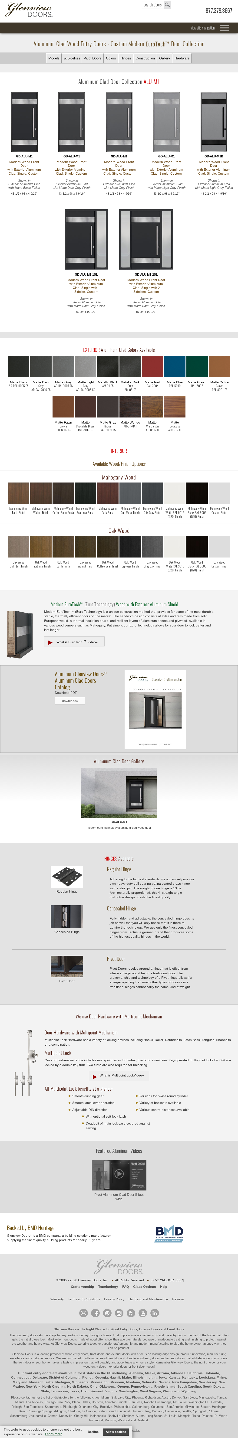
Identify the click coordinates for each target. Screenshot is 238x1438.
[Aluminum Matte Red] (152, 367)
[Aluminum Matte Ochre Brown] (219, 367)
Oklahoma (107, 1386)
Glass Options (144, 1286)
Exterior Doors (149, 1329)
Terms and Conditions (84, 1299)
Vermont (96, 1391)
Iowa (163, 1377)
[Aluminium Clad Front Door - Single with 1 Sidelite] (86, 240)
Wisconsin (171, 1391)
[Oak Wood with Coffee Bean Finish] (108, 547)
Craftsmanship (82, 1286)
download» (70, 701)
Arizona (163, 1373)
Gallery (164, 58)
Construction (145, 58)
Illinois (138, 1377)
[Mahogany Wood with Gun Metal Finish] (130, 494)
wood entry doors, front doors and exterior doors (97, 1354)
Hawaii (115, 1377)
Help (163, 1286)
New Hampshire (184, 1382)
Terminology (108, 1286)
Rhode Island (164, 1386)
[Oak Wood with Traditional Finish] (41, 547)
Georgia (101, 1377)
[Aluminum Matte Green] (197, 367)
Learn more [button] (53, 1434)
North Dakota (77, 1386)
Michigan (62, 1382)
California (195, 1373)
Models (54, 58)
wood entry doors (149, 1358)
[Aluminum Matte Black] (18, 367)
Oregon (123, 1386)
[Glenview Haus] (119, 1313)
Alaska (150, 1373)
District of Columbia (64, 1377)
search (156, 5)
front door (24, 1362)
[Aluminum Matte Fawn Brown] (63, 407)
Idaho (126, 1377)
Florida (87, 1377)
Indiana (151, 1377)
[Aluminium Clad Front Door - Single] (24, 122)
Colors (111, 58)
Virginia (111, 1391)
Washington (128, 1391)
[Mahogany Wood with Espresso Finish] (85, 494)
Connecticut (21, 1377)
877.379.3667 (219, 10)
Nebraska (149, 1382)
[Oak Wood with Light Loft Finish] (18, 547)
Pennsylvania (141, 1386)
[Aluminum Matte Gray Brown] (108, 407)
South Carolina (189, 1386)
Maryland (20, 1382)
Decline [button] (93, 1432)
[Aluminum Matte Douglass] (174, 407)
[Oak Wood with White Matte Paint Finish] (174, 547)
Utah (85, 1391)
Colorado (212, 1373)
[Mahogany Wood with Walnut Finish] (41, 494)
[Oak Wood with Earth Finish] (63, 547)
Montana (133, 1382)
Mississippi (99, 1382)
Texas (74, 1391)
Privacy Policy (114, 1299)
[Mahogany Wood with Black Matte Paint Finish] (197, 494)
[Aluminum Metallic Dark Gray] (130, 367)
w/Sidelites (72, 58)
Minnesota (80, 1382)
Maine (221, 1377)
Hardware (182, 58)
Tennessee (59, 1391)
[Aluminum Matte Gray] (63, 367)
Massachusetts (41, 1382)
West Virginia (150, 1391)
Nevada (164, 1382)
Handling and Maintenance (148, 1299)
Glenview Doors (65, 1329)
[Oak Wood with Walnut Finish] (85, 547)
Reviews (178, 1299)
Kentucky (189, 1377)
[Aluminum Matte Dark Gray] (41, 367)
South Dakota (214, 1386)
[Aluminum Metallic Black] (108, 367)
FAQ (125, 1286)
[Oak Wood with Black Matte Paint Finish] (197, 547)
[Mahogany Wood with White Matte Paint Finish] (174, 494)
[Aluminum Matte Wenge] (130, 407)
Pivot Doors (93, 58)
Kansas (174, 1377)
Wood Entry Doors (124, 1329)
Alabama (136, 1373)
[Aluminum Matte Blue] (174, 367)
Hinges (125, 58)
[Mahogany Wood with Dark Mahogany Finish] (108, 494)
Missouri (117, 1382)
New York (33, 1386)
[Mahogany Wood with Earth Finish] (18, 494)
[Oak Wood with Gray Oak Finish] (152, 547)
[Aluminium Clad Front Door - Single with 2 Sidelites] (146, 240)
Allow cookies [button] (116, 1432)
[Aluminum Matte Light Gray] (85, 367)
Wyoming (189, 1391)
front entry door (26, 1335)
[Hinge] (67, 886)
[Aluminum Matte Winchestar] (152, 407)
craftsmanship (122, 1343)
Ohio (94, 1386)
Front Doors (175, 1329)
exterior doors (175, 1358)
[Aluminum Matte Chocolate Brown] (85, 407)
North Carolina (53, 1386)
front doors (70, 1339)
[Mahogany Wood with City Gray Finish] (152, 494)
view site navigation (203, 28)
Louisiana (207, 1377)
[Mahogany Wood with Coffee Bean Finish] (63, 494)
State (45, 1391)
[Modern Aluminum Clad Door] (119, 793)
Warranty (57, 1299)
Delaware (40, 1377)
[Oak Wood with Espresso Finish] (130, 547)
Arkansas (178, 1373)
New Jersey (208, 1382)
